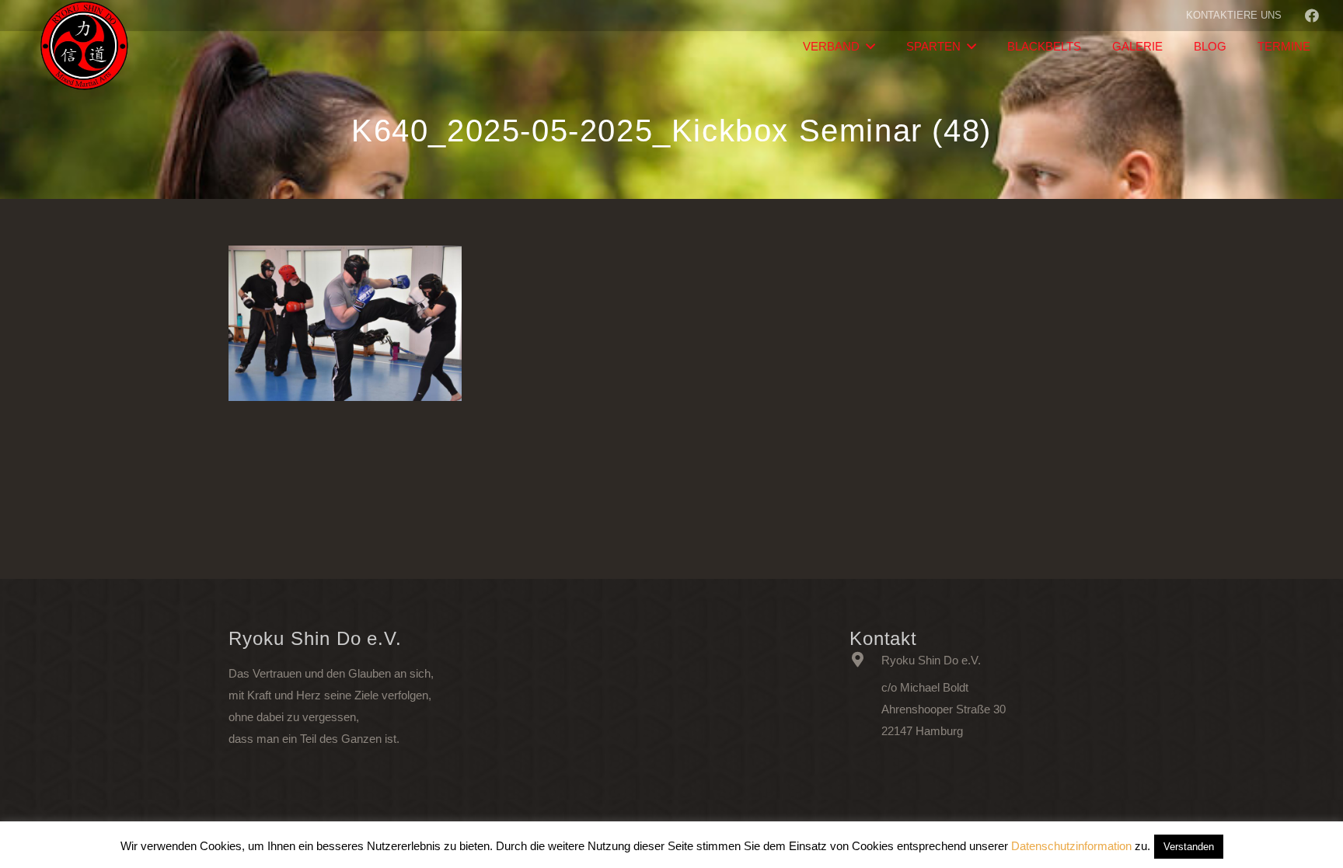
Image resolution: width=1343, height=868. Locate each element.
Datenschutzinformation (1071, 845)
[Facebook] (1312, 16)
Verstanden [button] (1188, 846)
